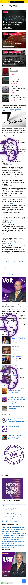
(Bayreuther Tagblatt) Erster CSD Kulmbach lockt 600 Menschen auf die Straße (13, 182)
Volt (16, 92)
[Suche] (3, 5)
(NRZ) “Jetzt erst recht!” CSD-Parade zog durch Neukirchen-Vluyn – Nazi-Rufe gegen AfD (14, 219)
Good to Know (6, 527)
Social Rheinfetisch (17, 356)
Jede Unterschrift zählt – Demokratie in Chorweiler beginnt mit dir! (14, 106)
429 (14, 261)
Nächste (20, 261)
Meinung (6, 12)
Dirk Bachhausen (14, 5)
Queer (11, 185)
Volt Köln (13, 110)
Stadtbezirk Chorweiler (15, 34)
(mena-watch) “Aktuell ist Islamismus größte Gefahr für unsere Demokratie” (13, 537)
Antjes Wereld (5, 531)
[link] (5, 72)
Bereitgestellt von (14, 578)
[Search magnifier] (25, 268)
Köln (11, 83)
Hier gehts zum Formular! (17, 1)
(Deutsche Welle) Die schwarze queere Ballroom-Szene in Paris (12, 200)
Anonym (4, 541)
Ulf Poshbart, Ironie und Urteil (10, 535)
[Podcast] (12, 498)
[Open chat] (24, 581)
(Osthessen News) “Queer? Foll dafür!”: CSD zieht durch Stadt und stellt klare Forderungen (13, 240)
